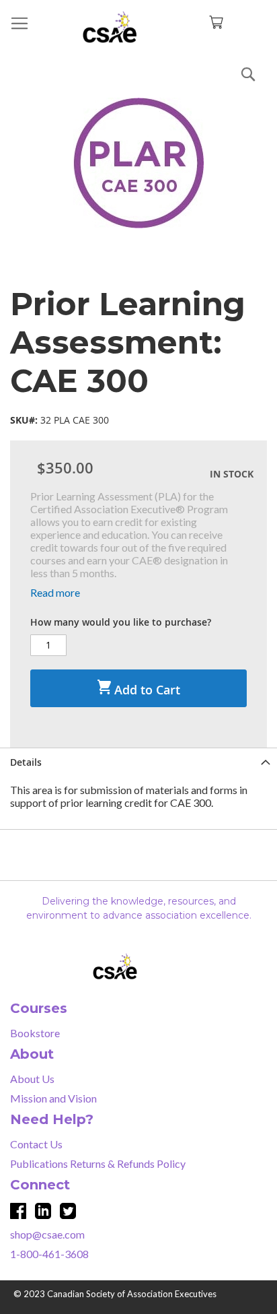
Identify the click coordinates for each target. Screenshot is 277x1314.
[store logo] (138, 27)
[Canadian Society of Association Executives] (138, 966)
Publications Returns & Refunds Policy (98, 1163)
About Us (32, 1078)
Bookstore (35, 1032)
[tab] (138, 762)
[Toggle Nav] (19, 23)
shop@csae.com (47, 1234)
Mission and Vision (53, 1098)
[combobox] (138, 71)
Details (26, 762)
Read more (55, 592)
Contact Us (36, 1144)
